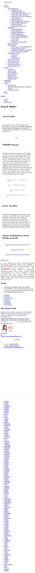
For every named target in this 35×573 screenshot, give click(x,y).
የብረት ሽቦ (14, 54)
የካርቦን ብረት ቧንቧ (13, 8)
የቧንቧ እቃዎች (12, 45)
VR (5, 91)
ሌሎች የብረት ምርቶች (14, 53)
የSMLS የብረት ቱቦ (16, 24)
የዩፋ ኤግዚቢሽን (12, 72)
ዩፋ (1, 334)
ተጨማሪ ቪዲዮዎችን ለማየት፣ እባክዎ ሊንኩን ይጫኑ (15, 318)
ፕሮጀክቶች (7, 82)
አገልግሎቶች (7, 80)
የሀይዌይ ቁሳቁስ (15, 58)
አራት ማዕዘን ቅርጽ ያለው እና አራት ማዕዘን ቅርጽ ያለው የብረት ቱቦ (21, 14)
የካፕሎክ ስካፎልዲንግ (17, 34)
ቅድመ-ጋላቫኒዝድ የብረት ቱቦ (19, 23)
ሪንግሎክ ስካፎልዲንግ (17, 29)
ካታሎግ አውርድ (12, 78)
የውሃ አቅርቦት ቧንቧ (13, 62)
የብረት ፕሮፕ (15, 40)
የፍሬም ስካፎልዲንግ (16, 31)
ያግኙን (6, 93)
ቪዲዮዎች (10, 69)
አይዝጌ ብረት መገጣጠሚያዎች (19, 51)
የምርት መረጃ (11, 85)
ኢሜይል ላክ (4, 333)
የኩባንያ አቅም (12, 75)
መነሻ (5, 5)
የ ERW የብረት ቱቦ (16, 10)
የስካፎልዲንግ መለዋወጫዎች (19, 42)
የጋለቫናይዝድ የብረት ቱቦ (18, 11)
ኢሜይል (6, 292)
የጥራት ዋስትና (8, 102)
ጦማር (6, 83)
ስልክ (5, 287)
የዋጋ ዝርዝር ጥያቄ (6, 317)
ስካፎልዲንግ (11, 27)
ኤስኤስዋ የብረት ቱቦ (17, 19)
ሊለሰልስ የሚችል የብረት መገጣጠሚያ (21, 50)
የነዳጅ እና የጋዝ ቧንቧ (14, 59)
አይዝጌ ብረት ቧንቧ (13, 43)
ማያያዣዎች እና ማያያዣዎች (19, 37)
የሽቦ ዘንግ (14, 56)
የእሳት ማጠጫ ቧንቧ (13, 61)
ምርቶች (6, 7)
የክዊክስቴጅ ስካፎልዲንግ (17, 32)
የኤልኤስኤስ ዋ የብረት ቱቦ (18, 26)
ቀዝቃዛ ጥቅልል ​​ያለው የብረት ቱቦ (20, 21)
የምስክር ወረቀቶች (13, 77)
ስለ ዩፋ (6, 67)
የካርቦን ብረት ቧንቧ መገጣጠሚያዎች (21, 46)
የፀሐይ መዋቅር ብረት (13, 66)
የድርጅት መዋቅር (12, 74)
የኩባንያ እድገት (12, 70)
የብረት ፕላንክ (15, 39)
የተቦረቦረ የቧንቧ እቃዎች (18, 48)
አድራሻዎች (7, 289)
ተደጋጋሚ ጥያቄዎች (13, 90)
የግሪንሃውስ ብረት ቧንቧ (14, 64)
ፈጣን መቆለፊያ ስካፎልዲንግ (19, 35)
